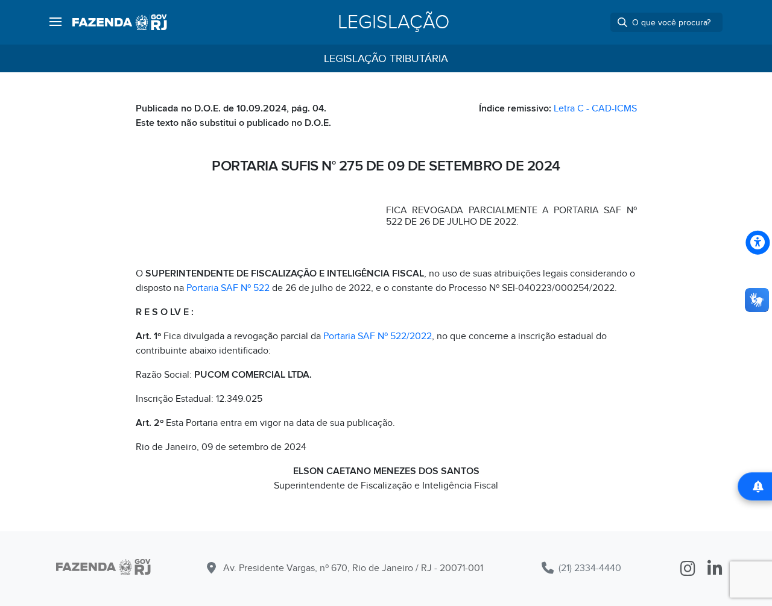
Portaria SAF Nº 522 (228, 288)
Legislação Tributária (386, 58)
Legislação (393, 22)
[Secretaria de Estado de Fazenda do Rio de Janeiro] (103, 569)
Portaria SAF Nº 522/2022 (377, 336)
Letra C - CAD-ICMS (595, 108)
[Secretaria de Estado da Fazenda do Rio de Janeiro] (119, 22)
